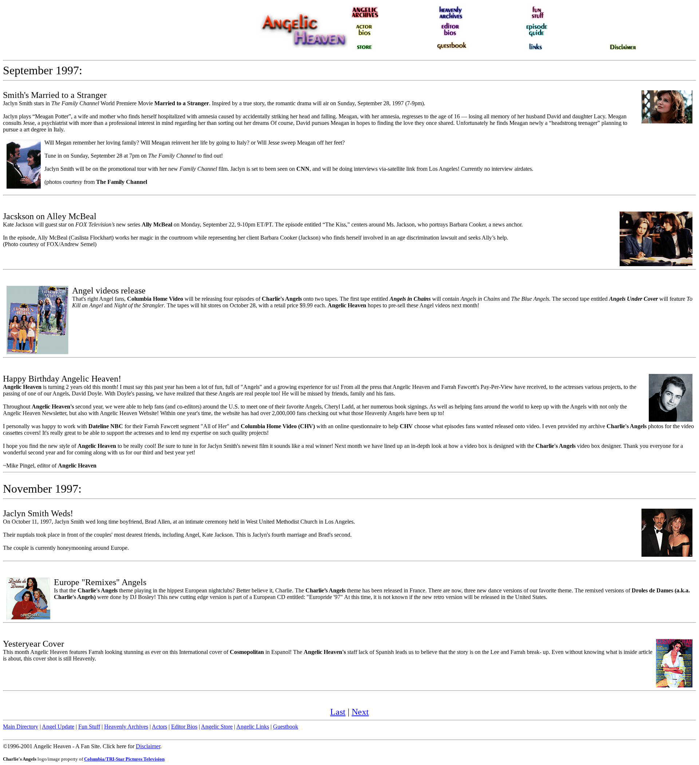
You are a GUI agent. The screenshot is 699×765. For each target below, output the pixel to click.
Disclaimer (148, 746)
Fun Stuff (89, 726)
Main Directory (20, 726)
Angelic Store (217, 726)
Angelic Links (252, 726)
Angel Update (58, 726)
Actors (159, 726)
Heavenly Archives (126, 726)
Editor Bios (184, 726)
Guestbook (285, 726)
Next (360, 712)
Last (337, 712)
